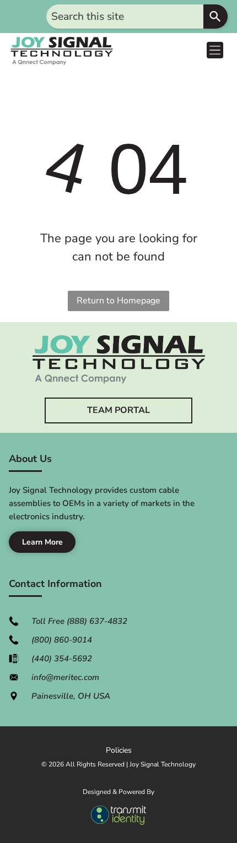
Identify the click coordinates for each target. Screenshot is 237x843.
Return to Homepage (118, 301)
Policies (119, 750)
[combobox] (124, 16)
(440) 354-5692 (61, 658)
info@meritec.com (65, 677)
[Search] (215, 16)
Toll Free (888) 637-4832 (79, 621)
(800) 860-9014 (61, 639)
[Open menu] (215, 50)
